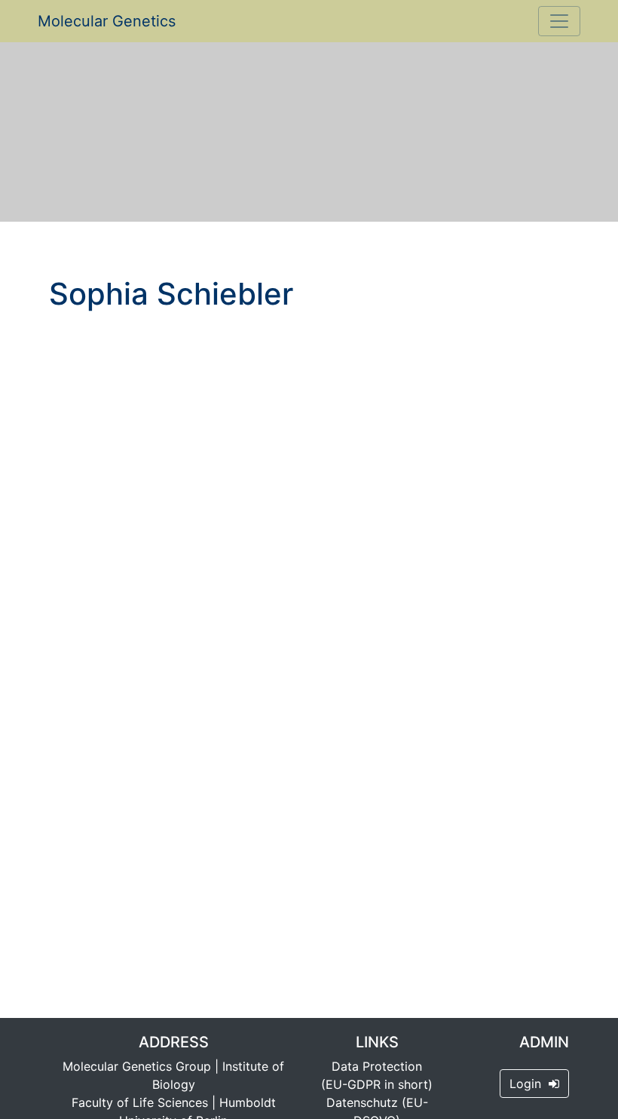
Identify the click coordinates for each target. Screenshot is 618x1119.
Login (529, 1083)
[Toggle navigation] (559, 21)
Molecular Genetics (107, 21)
